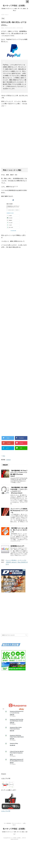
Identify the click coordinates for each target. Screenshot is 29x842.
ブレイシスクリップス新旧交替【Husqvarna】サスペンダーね (19, 510)
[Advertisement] (14, 313)
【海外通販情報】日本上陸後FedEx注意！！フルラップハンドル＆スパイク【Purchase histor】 (18, 490)
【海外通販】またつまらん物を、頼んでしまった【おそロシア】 (18, 530)
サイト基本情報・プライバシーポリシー (12, 823)
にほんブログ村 (5, 811)
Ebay (4, 455)
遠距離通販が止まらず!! (17, 546)
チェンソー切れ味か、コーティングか (16, 560)
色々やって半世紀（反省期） (14, 6)
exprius (8, 459)
